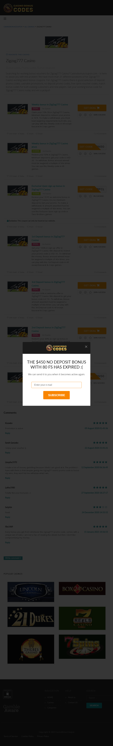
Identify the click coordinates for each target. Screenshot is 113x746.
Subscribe (56, 395)
